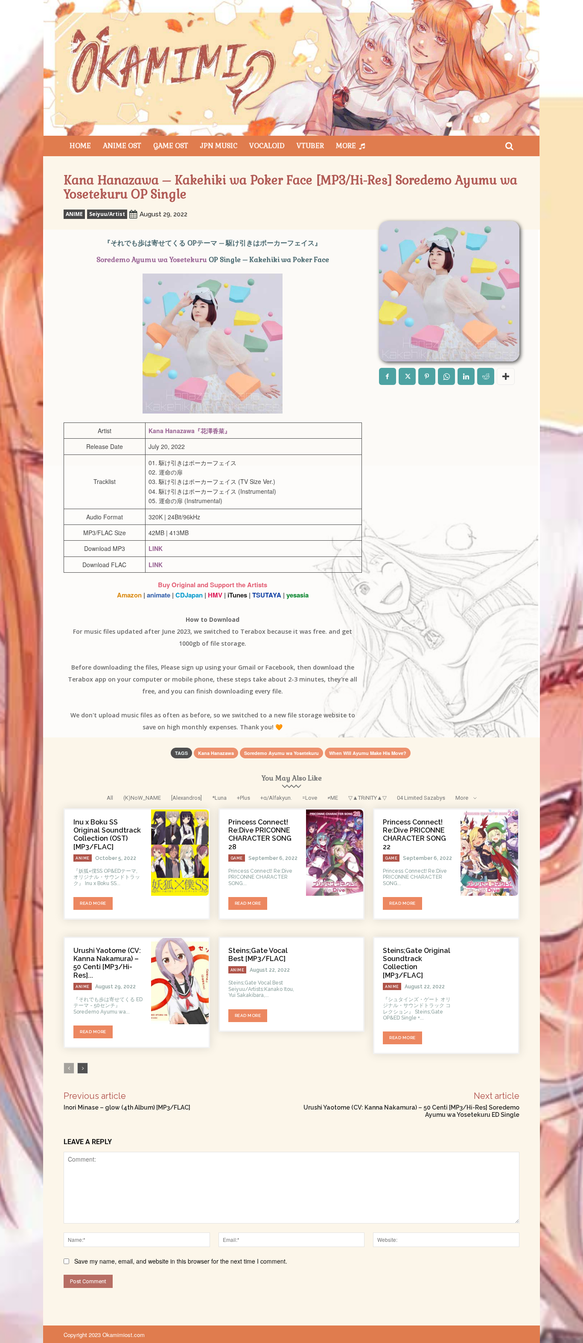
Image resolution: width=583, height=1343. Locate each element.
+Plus (243, 798)
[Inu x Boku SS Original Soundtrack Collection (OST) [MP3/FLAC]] (180, 853)
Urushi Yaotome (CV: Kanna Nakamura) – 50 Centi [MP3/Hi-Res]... (107, 963)
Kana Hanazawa (216, 753)
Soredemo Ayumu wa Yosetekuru (151, 259)
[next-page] (82, 1068)
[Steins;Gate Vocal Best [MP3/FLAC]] (335, 981)
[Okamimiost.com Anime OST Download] (291, 68)
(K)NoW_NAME (142, 798)
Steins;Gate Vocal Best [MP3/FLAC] (258, 955)
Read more (93, 903)
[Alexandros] (186, 798)
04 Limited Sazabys (421, 798)
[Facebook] (387, 376)
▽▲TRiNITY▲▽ (367, 798)
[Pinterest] (426, 376)
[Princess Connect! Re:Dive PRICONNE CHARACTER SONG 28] (335, 853)
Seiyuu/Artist (107, 214)
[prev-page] (69, 1068)
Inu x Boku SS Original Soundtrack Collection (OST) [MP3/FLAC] (107, 834)
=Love (309, 798)
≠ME (332, 798)
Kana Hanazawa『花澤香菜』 (189, 430)
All (110, 798)
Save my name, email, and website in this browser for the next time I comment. (180, 1261)
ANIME (74, 214)
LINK (156, 548)
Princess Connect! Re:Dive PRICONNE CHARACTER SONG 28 (260, 834)
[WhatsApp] (446, 376)
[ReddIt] (485, 376)
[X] (407, 376)
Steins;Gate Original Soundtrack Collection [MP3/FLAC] (416, 963)
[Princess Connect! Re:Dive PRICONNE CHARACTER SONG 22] (489, 853)
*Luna (219, 798)
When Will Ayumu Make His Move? (367, 753)
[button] (509, 146)
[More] (506, 376)
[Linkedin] (466, 376)
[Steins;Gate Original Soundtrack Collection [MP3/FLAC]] (489, 981)
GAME (236, 858)
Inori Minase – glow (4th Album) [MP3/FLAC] (127, 1107)
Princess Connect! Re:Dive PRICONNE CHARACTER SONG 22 (414, 834)
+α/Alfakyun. (276, 798)
